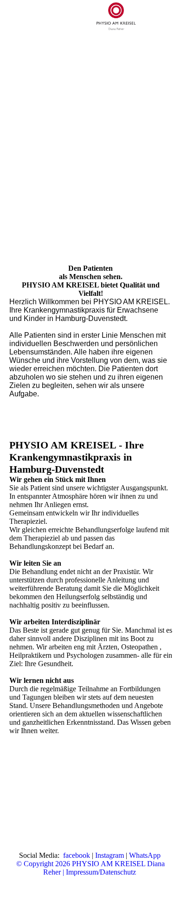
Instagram (109, 855)
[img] (116, 16)
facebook (76, 855)
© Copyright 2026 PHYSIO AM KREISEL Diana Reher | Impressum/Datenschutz (90, 868)
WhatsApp (145, 855)
